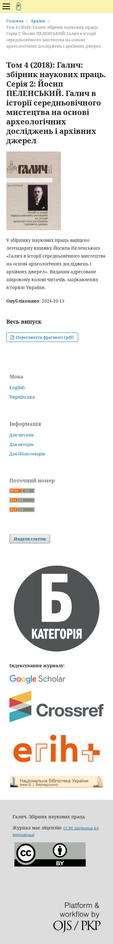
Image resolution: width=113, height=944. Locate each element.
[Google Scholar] (37, 683)
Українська (22, 397)
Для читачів (21, 435)
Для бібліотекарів (27, 454)
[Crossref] (56, 720)
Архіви (38, 21)
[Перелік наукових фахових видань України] (56, 653)
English (17, 387)
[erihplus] (56, 767)
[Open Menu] (6, 6)
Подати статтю (30, 539)
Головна (15, 21)
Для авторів (21, 444)
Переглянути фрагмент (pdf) (44, 337)
